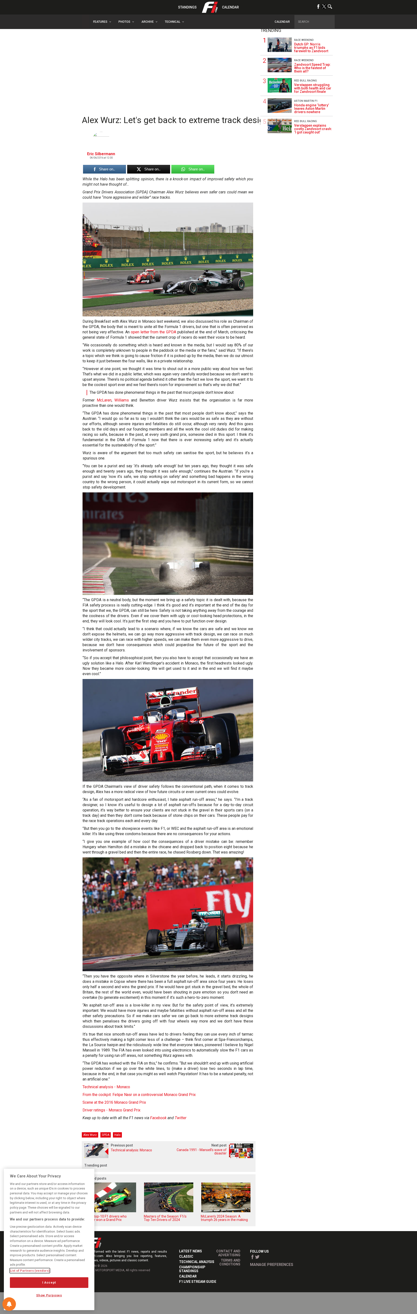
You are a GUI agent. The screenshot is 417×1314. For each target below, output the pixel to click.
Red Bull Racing (305, 80)
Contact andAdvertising (228, 1253)
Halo (117, 1135)
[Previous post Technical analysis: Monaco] (125, 1156)
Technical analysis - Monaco (106, 1087)
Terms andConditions (229, 1262)
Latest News (190, 1251)
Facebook (158, 1118)
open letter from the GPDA (153, 332)
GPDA (105, 1135)
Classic (186, 1256)
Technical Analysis (196, 1262)
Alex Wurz (90, 1135)
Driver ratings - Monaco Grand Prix (111, 1110)
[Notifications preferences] (9, 1304)
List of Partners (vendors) (30, 1270)
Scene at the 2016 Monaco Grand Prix (114, 1102)
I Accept (49, 1282)
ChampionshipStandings (192, 1269)
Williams (121, 400)
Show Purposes (49, 1295)
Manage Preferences (271, 1264)
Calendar (230, 7)
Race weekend (304, 40)
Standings (187, 7)
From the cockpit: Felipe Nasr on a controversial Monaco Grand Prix (139, 1094)
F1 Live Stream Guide (197, 1282)
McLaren (104, 400)
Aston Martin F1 (306, 100)
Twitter (180, 1118)
